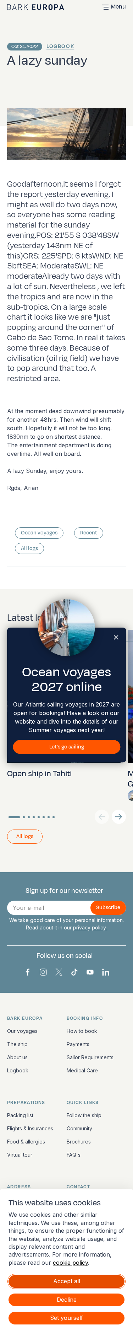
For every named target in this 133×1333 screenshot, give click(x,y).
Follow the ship (84, 1115)
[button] (119, 817)
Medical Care (82, 1070)
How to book (82, 1031)
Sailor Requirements (90, 1057)
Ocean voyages (39, 533)
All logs (29, 548)
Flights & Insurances (30, 1128)
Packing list (20, 1115)
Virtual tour (19, 1155)
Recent (88, 533)
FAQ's (74, 1155)
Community (79, 1128)
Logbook (60, 46)
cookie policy (70, 1262)
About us (17, 1057)
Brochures (79, 1142)
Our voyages (22, 1031)
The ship (17, 1044)
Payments (78, 1044)
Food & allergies (26, 1142)
